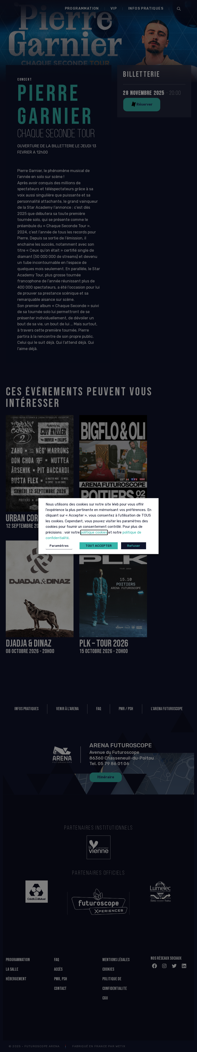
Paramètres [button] (58, 545)
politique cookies (94, 532)
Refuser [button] (133, 545)
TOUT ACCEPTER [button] (99, 545)
